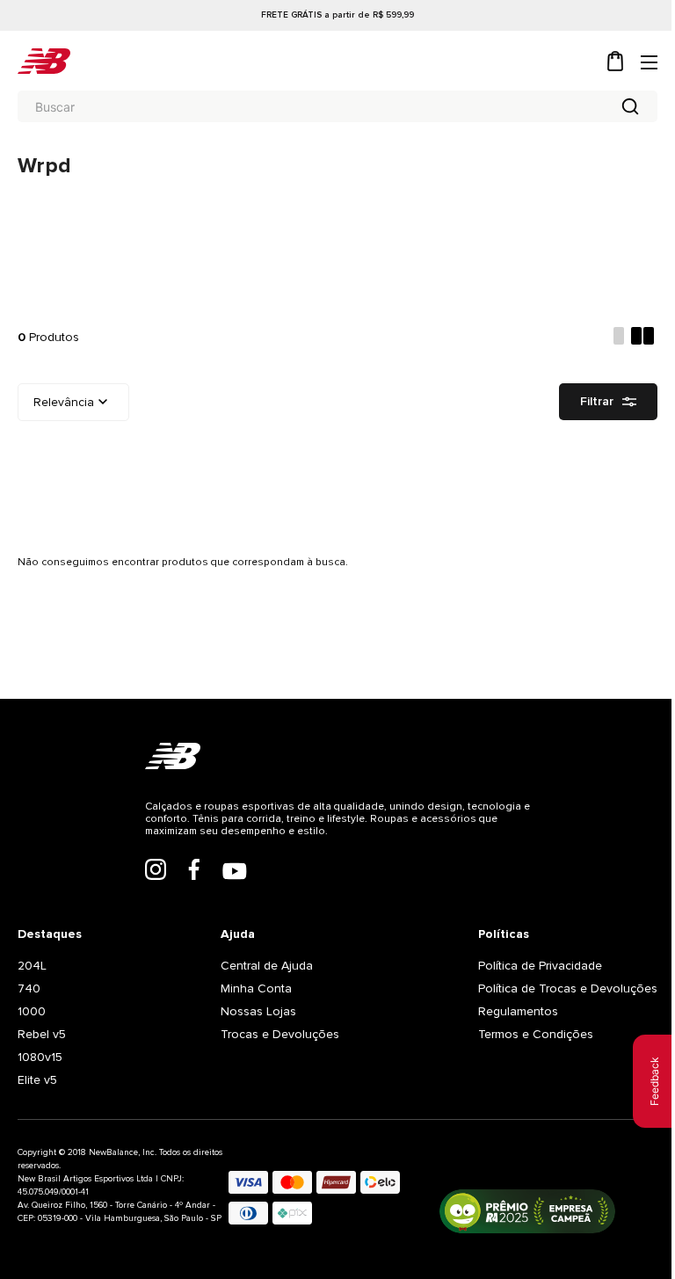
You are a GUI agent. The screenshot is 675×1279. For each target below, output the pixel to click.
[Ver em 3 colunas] (618, 337)
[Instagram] (155, 871)
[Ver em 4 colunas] (644, 337)
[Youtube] (234, 873)
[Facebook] (194, 871)
